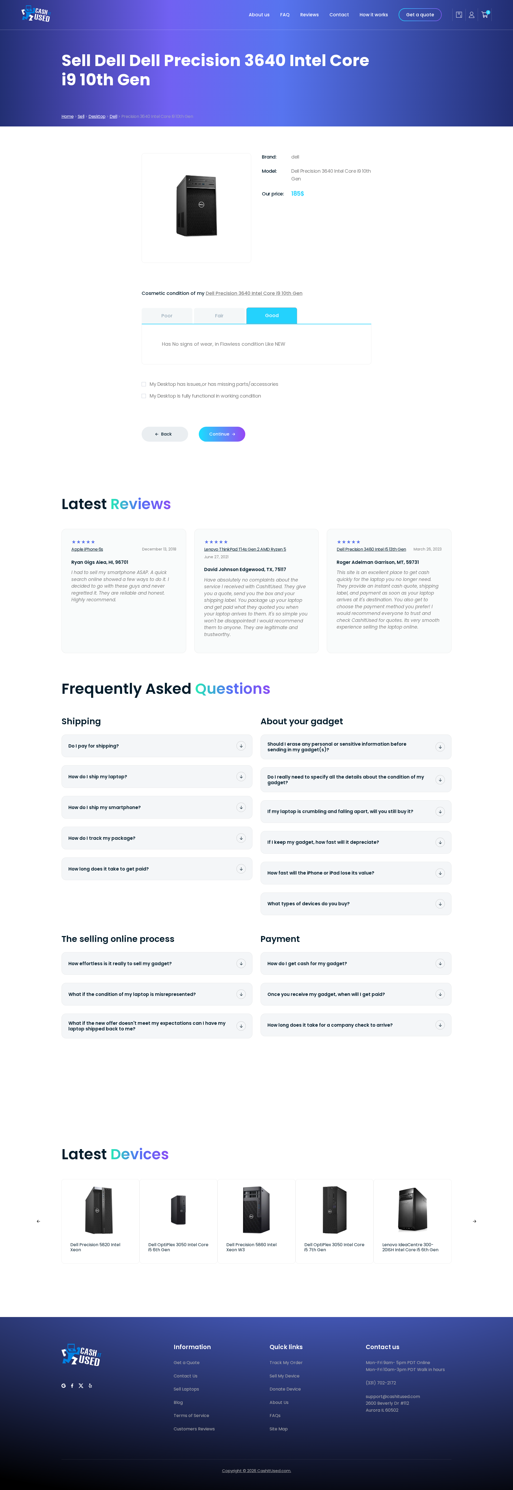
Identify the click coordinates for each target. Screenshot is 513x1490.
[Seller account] (471, 15)
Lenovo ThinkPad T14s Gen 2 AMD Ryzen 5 (245, 549)
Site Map (279, 1429)
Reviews (309, 14)
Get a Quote (187, 1363)
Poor (167, 315)
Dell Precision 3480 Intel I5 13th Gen (371, 549)
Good (272, 315)
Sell (81, 116)
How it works (374, 14)
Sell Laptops (186, 1389)
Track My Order (286, 1363)
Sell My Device (285, 1376)
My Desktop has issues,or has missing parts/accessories (214, 384)
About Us (279, 1402)
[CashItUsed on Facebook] (72, 1386)
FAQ (285, 14)
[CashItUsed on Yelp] (90, 1386)
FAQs (275, 1415)
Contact (339, 14)
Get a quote (420, 14)
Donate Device (285, 1389)
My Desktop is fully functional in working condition (205, 395)
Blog (178, 1402)
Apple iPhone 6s (87, 549)
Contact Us (185, 1376)
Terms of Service (191, 1415)
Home (67, 116)
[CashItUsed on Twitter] (81, 1386)
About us (259, 14)
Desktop (97, 116)
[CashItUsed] (36, 20)
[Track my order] (458, 15)
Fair (219, 315)
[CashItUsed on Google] (63, 1386)
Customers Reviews (194, 1429)
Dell (113, 116)
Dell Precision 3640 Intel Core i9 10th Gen (254, 293)
